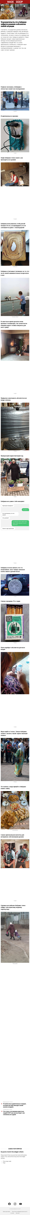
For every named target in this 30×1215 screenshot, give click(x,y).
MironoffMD (15, 963)
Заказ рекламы (6, 1211)
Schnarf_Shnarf (15, 316)
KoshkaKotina (15, 830)
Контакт (18, 1213)
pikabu (15, 642)
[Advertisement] (15, 68)
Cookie (12, 1213)
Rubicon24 (15, 266)
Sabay (15, 562)
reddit (15, 153)
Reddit (15, 218)
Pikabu (15, 781)
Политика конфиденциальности (19, 1211)
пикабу (15, 111)
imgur (15, 596)
